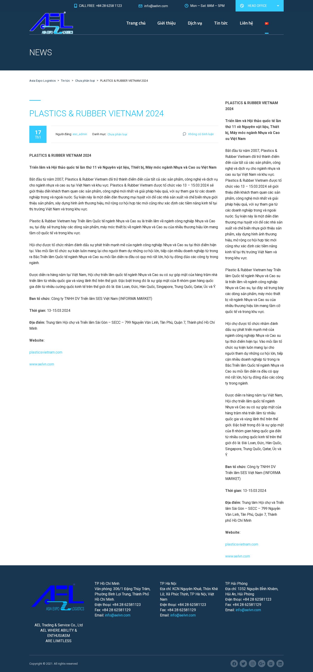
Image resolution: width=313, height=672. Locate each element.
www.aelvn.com (41, 364)
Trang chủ (136, 22)
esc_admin (80, 134)
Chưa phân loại (117, 134)
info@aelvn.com (117, 615)
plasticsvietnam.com (45, 352)
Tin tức (221, 22)
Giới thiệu (166, 22)
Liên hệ (246, 22)
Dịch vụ (195, 22)
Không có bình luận (201, 134)
